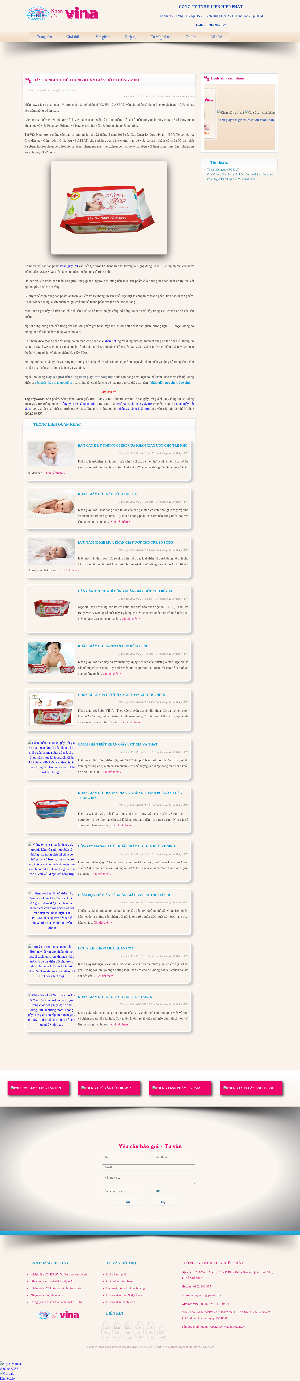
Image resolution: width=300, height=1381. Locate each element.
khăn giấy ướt (69, 266)
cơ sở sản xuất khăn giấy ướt (134, 403)
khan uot (110, 341)
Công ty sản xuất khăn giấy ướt (249, 143)
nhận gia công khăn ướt (134, 408)
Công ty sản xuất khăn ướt (77, 403)
